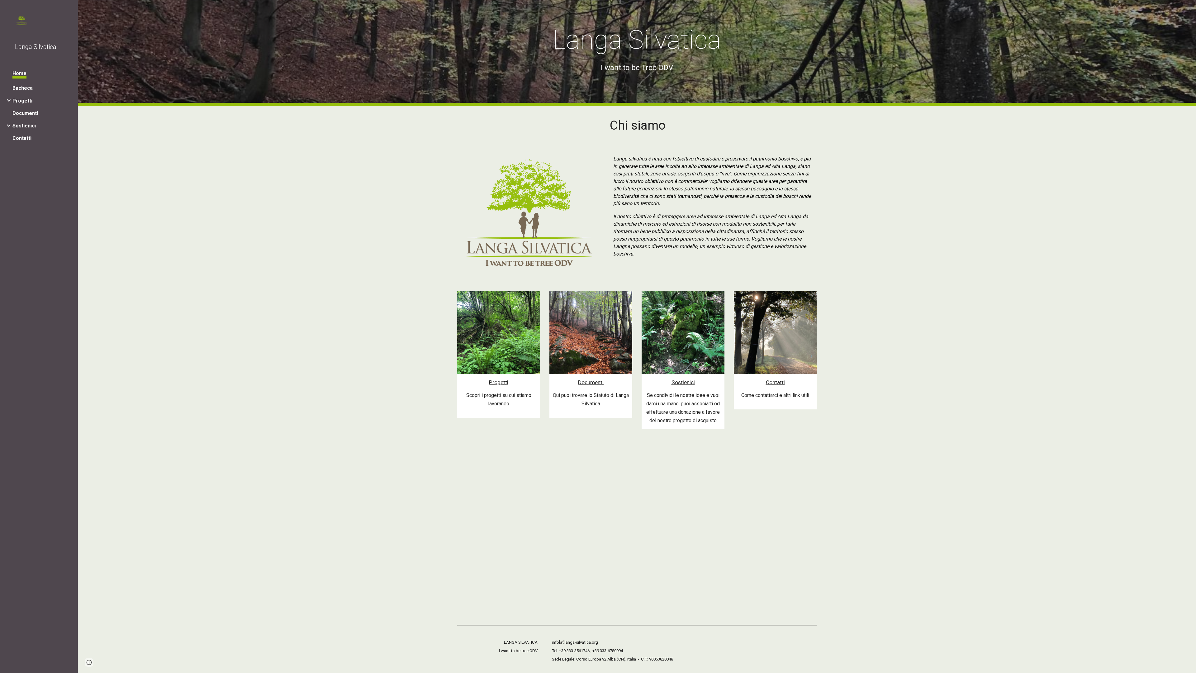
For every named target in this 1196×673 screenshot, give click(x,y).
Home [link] (19, 73)
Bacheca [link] (22, 88)
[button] (89, 662)
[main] (637, 48)
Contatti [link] (21, 138)
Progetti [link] (22, 101)
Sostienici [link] (24, 126)
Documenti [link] (25, 113)
